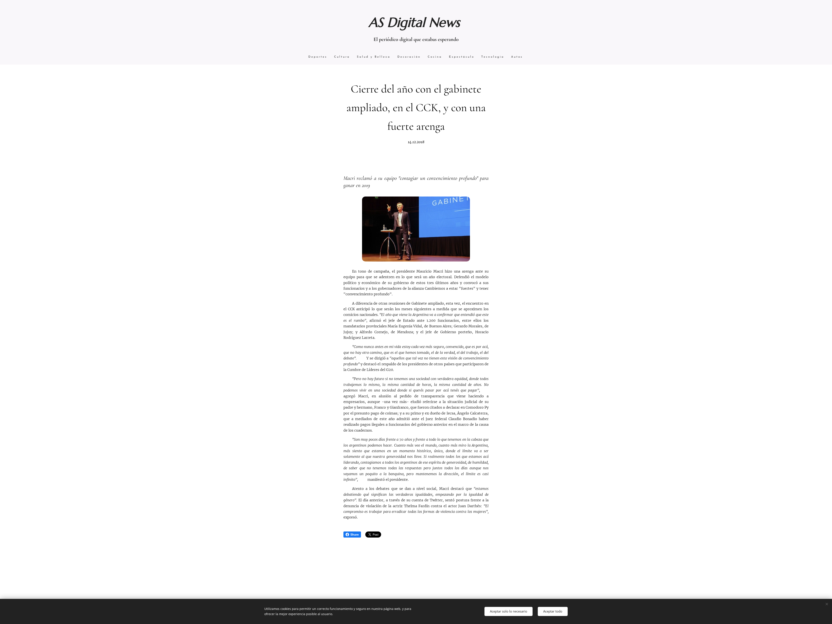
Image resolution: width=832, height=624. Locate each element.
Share (354, 534)
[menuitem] (318, 57)
